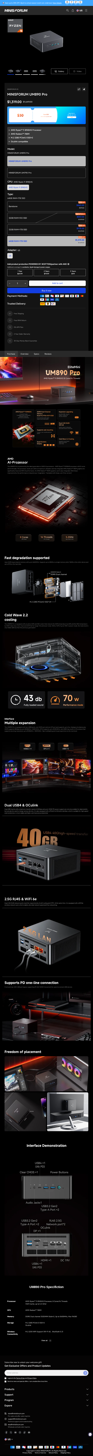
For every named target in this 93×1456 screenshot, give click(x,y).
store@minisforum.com (16, 1413)
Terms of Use (20, 1378)
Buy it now (46, 290)
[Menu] (86, 10)
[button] (84, 89)
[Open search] (67, 10)
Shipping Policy (66, 1453)
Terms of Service (40, 1453)
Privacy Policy (32, 1378)
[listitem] (6, 1432)
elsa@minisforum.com (16, 1424)
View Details (57, 3)
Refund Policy (53, 1453)
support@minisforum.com (17, 1419)
